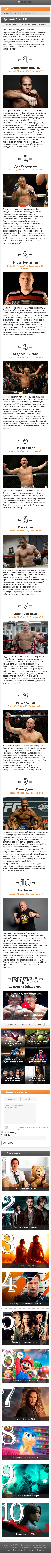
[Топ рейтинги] (24, 2)
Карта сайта (17, 1550)
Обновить (5, 1135)
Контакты (30, 1550)
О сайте (40, 1550)
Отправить (8, 1143)
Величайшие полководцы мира (33, 25)
